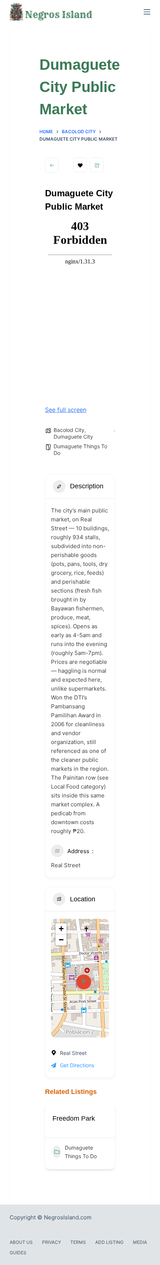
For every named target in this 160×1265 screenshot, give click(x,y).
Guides (18, 1252)
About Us (21, 1242)
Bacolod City (69, 430)
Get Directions (77, 1065)
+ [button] (61, 928)
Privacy (51, 1242)
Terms (78, 1242)
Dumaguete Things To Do (81, 1151)
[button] (50, 1138)
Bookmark (80, 165)
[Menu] (147, 12)
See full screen (65, 409)
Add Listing (109, 1242)
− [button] (61, 939)
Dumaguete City (73, 436)
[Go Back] (52, 165)
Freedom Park (73, 1118)
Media (140, 1242)
